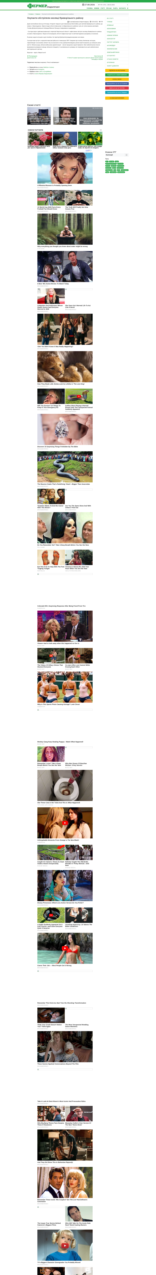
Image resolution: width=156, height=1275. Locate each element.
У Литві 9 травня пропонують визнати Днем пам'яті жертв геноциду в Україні (85, 58)
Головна (90, 8)
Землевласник (112, 49)
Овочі (114, 168)
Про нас (109, 8)
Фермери (113, 165)
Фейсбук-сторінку (48, 67)
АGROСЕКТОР (111, 39)
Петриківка (121, 165)
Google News (117, 79)
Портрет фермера (113, 42)
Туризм (109, 22)
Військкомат (121, 172)
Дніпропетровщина (111, 163)
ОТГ (107, 161)
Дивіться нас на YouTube (117, 88)
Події (107, 172)
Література (113, 172)
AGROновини (111, 28)
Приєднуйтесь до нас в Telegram (117, 92)
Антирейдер (111, 45)
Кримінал (110, 25)
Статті (103, 8)
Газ (115, 170)
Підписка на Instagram (117, 70)
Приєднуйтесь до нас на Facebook (117, 83)
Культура (120, 163)
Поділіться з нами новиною (117, 75)
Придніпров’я (111, 32)
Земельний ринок (113, 52)
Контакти (122, 8)
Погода (112, 161)
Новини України (112, 35)
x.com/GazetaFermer (117, 98)
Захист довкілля (113, 66)
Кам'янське (120, 168)
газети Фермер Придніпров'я (43, 73)
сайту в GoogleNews (45, 71)
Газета (115, 8)
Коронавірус (124, 170)
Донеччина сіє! (31, 58)
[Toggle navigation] (126, 155)
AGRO (116, 161)
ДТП (118, 170)
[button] (127, 8)
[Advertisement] (65, 91)
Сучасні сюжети (112, 59)
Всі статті (110, 18)
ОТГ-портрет (111, 56)
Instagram (41, 69)
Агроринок (110, 62)
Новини (96, 8)
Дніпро (108, 165)
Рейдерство (109, 170)
